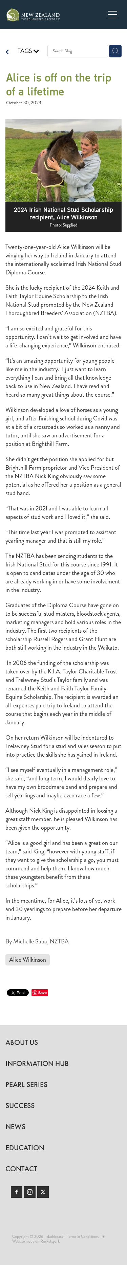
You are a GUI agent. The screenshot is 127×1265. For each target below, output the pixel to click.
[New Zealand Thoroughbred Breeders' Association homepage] (55, 14)
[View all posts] (7, 52)
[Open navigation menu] (112, 14)
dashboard (55, 1237)
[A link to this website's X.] (43, 1192)
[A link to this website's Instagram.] (30, 1192)
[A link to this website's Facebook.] (16, 1192)
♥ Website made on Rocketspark (58, 1239)
